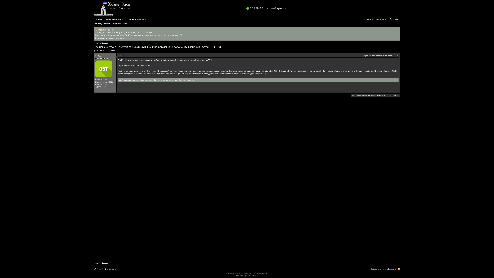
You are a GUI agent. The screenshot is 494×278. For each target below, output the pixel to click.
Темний (99, 269)
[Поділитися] (394, 55)
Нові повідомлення (102, 24)
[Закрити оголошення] (397, 29)
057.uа (99, 51)
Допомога (391, 269)
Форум (99, 19)
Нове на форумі (113, 19)
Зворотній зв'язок (378, 269)
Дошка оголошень (135, 19)
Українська (111, 269)
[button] (123, 19)
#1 (398, 56)
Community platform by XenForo (247, 274)
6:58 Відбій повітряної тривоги (268, 8)
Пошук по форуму (119, 24)
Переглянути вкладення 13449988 (134, 65)
